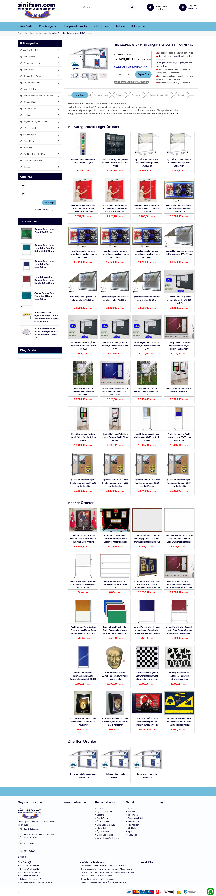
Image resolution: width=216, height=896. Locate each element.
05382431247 (30, 843)
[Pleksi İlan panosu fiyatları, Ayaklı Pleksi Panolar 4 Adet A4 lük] (83, 419)
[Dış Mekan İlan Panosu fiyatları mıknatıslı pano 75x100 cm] (83, 373)
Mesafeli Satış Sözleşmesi (108, 838)
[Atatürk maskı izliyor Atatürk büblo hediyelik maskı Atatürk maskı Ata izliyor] (115, 703)
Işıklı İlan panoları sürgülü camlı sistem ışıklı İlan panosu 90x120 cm (115, 254)
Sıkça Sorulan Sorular (106, 825)
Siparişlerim (161, 7)
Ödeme (119, 95)
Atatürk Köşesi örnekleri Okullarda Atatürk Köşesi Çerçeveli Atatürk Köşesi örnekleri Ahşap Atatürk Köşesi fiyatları (115, 541)
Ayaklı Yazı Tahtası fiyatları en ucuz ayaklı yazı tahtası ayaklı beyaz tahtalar (83, 584)
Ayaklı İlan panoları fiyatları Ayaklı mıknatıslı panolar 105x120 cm (147, 162)
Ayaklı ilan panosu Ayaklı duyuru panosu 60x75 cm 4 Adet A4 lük (179, 437)
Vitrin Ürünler (102, 26)
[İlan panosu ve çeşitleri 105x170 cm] (147, 759)
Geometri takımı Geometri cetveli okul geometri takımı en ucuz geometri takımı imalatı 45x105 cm (179, 723)
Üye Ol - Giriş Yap (104, 812)
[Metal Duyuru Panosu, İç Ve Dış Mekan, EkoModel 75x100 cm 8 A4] (83, 327)
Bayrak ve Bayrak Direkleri (35, 121)
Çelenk (26, 167)
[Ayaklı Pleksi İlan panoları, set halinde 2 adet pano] (179, 373)
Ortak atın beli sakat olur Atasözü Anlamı (98, 879)
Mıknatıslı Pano (30, 89)
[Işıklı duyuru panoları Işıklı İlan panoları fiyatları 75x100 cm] (115, 281)
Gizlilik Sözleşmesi (105, 835)
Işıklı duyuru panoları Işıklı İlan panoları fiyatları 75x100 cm (115, 298)
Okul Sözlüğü (24, 862)
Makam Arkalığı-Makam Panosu (38, 96)
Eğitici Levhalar (30, 128)
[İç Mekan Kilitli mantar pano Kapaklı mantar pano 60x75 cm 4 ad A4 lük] (179, 464)
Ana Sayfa (26, 26)
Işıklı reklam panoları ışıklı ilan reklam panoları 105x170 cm (179, 252)
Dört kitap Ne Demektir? (29, 869)
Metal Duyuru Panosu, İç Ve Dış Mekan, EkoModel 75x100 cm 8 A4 (83, 345)
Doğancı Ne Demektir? (29, 876)
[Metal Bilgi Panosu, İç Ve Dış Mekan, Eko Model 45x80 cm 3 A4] (147, 327)
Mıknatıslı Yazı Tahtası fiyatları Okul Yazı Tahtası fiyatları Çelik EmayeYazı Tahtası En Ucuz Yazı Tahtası (179, 540)
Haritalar (27, 115)
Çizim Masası (29, 141)
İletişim (159, 9)
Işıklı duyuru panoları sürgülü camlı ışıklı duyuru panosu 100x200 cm (179, 208)
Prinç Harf (28, 147)
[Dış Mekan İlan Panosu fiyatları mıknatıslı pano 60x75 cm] (147, 373)
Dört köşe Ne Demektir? (29, 866)
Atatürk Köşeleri (30, 50)
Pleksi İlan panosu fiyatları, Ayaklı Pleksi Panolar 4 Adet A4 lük (83, 437)
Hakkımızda (138, 26)
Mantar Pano (29, 70)
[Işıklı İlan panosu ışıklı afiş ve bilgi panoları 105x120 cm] (83, 281)
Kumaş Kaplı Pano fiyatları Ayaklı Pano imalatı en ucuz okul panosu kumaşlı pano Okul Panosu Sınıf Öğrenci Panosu (115, 633)
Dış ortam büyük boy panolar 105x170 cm (83, 776)
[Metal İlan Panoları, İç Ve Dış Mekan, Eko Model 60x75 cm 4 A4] (115, 327)
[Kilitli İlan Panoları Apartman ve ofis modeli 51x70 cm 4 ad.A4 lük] (147, 190)
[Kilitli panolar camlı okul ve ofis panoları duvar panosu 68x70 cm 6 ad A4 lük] (115, 190)
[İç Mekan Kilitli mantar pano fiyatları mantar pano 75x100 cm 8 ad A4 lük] (83, 464)
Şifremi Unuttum (42, 210)
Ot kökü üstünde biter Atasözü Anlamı (97, 876)
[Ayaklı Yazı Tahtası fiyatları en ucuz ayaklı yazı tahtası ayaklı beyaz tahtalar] (83, 566)
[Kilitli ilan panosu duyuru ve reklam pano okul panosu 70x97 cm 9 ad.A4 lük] (83, 190)
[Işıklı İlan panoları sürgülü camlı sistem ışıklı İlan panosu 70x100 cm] (147, 236)
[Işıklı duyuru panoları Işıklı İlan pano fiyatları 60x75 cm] (147, 281)
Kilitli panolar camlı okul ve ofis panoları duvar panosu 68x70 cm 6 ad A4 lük (115, 208)
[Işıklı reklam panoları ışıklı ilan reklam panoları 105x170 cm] (179, 236)
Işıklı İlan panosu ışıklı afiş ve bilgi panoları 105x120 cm (83, 298)
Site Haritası (132, 828)
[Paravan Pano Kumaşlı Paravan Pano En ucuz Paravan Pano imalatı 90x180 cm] (83, 657)
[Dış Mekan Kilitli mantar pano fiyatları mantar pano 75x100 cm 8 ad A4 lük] (115, 464)
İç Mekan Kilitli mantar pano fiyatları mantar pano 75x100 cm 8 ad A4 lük (83, 483)
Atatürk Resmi (29, 108)
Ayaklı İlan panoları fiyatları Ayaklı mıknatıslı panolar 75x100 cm (179, 162)
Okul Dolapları (29, 134)
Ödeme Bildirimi (103, 821)
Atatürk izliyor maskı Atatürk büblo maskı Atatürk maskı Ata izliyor (83, 721)
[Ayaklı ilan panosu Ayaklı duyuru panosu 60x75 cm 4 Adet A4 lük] (179, 419)
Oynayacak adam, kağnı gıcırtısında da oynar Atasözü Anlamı (107, 869)
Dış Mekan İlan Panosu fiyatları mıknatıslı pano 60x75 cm (147, 391)
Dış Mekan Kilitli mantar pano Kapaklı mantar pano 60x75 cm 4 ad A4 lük (147, 483)
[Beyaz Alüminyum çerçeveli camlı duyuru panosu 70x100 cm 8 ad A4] (115, 373)
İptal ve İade (102, 828)
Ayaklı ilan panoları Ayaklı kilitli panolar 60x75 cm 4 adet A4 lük (147, 437)
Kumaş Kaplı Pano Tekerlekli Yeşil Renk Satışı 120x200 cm (45, 248)
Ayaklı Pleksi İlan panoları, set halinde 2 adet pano (179, 390)
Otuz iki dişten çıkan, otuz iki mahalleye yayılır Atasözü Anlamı (107, 872)
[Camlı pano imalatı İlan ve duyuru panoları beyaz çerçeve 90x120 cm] (179, 327)
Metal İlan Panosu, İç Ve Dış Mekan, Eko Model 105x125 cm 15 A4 (179, 300)
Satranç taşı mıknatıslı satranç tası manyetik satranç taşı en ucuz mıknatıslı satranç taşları (179, 677)
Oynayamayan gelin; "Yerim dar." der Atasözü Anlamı (103, 866)
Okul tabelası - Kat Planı (34, 154)
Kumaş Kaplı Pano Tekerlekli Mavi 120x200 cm (44, 264)
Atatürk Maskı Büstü (32, 83)
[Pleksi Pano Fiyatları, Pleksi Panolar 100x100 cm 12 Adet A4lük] (115, 144)
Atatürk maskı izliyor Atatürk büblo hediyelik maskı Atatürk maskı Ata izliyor (115, 721)
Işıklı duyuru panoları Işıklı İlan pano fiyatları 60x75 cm (147, 298)
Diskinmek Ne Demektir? (30, 879)
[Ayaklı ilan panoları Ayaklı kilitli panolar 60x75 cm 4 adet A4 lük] (147, 419)
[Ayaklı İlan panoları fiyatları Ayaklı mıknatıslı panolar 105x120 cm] (147, 144)
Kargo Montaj (101, 95)
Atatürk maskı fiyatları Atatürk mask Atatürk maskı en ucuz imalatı (115, 676)
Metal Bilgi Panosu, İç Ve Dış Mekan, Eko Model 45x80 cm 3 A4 (147, 345)
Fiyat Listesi (132, 835)
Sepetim (100, 815)
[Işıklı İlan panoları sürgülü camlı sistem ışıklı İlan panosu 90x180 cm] (83, 236)
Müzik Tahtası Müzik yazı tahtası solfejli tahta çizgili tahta (115, 584)
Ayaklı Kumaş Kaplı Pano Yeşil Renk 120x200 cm (44, 296)
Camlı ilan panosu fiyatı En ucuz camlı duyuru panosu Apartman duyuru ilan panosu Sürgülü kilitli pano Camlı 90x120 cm (179, 587)
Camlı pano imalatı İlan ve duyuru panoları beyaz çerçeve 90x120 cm (179, 345)
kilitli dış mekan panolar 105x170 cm (115, 776)
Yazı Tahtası (29, 57)
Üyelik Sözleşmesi (104, 831)
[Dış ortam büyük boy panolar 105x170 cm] (83, 759)
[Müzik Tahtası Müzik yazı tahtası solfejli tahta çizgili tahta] (115, 566)
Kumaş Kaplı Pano (32, 76)
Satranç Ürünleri (30, 102)
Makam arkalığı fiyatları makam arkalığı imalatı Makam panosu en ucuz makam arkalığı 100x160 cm (147, 723)
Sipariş (130, 831)
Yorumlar (137, 95)
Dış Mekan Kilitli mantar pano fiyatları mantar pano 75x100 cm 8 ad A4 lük (115, 483)
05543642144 (30, 851)
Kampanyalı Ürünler (75, 26)
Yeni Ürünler (28, 221)
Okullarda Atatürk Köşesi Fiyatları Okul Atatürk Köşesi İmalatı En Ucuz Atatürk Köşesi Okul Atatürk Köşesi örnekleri (83, 541)
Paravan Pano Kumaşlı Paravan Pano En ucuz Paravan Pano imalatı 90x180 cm (83, 677)
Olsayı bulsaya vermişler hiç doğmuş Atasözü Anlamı (103, 882)
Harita (23, 856)
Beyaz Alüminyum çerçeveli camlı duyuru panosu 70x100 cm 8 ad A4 (115, 391)
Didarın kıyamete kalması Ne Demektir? (36, 882)
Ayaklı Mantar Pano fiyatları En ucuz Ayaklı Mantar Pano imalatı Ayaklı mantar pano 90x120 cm (83, 632)
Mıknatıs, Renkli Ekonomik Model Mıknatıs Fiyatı (83, 161)
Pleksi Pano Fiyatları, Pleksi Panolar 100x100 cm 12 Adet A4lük (115, 162)
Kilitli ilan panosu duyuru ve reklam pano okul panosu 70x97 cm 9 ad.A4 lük (83, 208)
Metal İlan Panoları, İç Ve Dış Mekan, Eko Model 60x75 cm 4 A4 (115, 345)
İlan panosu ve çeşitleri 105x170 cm (147, 776)
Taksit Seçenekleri (160, 95)
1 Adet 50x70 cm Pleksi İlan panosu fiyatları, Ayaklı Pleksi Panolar (115, 437)
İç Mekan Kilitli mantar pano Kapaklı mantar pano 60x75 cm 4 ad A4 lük (179, 483)
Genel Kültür (147, 862)
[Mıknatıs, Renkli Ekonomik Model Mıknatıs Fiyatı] (83, 144)
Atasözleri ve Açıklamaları (92, 862)
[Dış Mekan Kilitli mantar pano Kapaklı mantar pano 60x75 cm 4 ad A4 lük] (147, 464)
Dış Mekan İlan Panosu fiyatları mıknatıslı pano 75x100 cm (83, 391)
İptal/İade (80, 95)
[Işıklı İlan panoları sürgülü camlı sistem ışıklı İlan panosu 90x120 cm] (115, 236)
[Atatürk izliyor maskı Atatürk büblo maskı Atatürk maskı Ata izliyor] (83, 703)
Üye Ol (53, 210)
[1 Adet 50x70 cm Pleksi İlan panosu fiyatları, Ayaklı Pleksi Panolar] (115, 419)
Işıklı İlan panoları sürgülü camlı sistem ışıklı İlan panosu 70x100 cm (147, 254)
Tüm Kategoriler (48, 26)
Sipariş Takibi (102, 818)
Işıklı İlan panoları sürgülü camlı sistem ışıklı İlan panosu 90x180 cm (83, 254)
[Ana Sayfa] (37, 10)
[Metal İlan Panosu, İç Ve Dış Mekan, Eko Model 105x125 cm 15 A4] (179, 281)
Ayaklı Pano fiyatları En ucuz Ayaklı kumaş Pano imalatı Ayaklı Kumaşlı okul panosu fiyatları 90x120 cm (147, 632)
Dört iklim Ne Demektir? (29, 872)
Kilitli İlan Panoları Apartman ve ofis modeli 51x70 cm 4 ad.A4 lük (147, 208)
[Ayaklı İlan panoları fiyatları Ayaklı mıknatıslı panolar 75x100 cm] (179, 144)
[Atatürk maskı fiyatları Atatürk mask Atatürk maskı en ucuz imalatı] (115, 657)
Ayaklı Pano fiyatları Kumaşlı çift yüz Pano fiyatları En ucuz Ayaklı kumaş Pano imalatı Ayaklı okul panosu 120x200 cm (179, 633)
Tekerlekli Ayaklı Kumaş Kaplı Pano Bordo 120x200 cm (44, 280)
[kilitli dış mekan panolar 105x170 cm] (115, 759)
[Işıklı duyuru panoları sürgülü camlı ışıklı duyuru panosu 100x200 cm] (179, 190)
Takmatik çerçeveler (32, 160)
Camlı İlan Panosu (38, 33)
